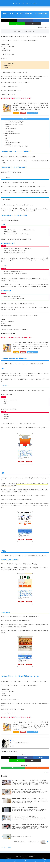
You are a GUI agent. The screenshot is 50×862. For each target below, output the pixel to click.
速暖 (6, 135)
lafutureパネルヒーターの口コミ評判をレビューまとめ (16, 146)
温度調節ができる (10, 131)
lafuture (9, 751)
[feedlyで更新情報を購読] (11, 746)
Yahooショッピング (32, 112)
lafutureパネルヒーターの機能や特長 (12, 133)
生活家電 (3, 751)
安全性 (7, 126)
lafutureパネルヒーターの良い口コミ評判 (14, 124)
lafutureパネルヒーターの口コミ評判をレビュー (14, 121)
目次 (23, 118)
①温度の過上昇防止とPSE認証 (13, 142)
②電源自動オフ (9, 144)
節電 (6, 138)
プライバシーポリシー (41, 858)
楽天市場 (23, 112)
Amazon (16, 112)
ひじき (12, 740)
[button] (33, 23)
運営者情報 (9, 858)
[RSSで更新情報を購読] (13, 746)
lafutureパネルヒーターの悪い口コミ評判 (14, 122)
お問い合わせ (25, 858)
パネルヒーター (14, 751)
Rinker (18, 110)
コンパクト (8, 130)
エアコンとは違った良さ (11, 128)
